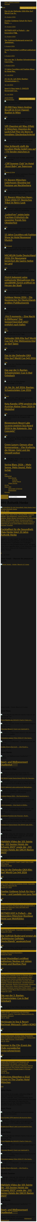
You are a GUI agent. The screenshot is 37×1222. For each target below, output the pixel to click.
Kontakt (7, 4)
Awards (14, 480)
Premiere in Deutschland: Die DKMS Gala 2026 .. (17, 825)
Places (7, 396)
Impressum (28, 1218)
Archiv (7, 485)
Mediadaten (12, 490)
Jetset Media (9, 98)
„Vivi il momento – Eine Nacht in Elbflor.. (14, 805)
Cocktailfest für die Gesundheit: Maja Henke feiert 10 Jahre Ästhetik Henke (17, 532)
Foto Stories (12, 478)
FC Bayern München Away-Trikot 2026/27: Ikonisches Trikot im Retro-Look (19, 200)
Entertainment (9, 99)
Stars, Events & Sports (12, 2)
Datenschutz (5, 1220)
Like (6, 117)
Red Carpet (8, 246)
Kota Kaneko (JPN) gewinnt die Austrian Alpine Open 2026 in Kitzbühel (20, 407)
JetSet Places (16, 481)
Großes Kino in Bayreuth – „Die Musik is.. (14, 747)
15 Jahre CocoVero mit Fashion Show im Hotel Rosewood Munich (20, 237)
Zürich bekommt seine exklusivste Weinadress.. (16, 787)
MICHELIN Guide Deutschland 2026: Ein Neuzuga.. (18, 778)
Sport (6, 330)
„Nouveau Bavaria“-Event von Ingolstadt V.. (15, 729)
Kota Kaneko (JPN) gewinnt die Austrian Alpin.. (16, 1117)
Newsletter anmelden (27, 8)
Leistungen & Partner (15, 488)
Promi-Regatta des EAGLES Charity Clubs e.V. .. (16, 720)
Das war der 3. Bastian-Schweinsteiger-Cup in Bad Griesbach (18, 373)
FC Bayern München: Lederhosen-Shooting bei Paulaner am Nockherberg (18, 183)
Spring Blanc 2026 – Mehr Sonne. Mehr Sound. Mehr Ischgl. (18, 467)
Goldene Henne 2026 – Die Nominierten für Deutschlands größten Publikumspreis (20, 300)
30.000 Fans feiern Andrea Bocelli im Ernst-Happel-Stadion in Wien (18, 110)
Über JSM (8, 487)
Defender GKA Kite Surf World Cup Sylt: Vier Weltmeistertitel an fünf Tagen (20, 341)
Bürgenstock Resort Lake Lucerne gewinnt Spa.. (16, 1126)
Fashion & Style (10, 172)
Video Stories (12, 483)
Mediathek (8, 476)
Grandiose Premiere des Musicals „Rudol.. (14, 816)
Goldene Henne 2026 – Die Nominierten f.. (15, 796)
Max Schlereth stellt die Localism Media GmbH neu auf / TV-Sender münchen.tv (20, 149)
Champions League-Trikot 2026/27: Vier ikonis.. (16, 738)
